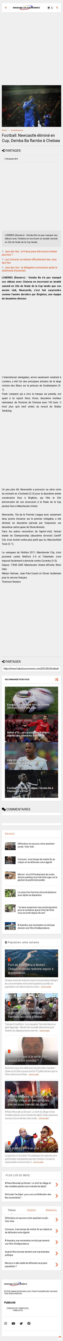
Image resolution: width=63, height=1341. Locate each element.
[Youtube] (13, 1323)
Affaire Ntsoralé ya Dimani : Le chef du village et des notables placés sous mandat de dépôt (28, 1100)
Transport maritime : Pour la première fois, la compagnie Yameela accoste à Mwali (27, 1013)
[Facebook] (28, 1323)
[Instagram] (5, 1323)
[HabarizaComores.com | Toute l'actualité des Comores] (26, 8)
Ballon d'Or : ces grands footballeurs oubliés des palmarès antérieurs (28, 734)
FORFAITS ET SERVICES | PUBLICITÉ (18, 1309)
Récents (10, 833)
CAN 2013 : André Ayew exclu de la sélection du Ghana (27, 762)
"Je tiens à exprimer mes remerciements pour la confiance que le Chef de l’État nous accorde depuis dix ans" (37, 910)
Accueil (4, 130)
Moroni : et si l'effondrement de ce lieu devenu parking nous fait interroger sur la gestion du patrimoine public (37, 877)
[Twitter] (21, 1323)
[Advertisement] (31, 49)
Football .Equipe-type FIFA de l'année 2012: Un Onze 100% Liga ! (28, 706)
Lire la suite (46, 987)
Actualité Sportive (17, 130)
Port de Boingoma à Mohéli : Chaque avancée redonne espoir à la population (30, 969)
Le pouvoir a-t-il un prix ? (24, 1148)
